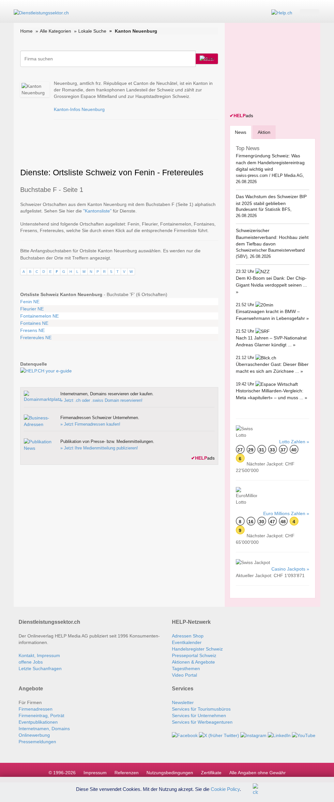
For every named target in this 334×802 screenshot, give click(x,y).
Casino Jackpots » (290, 569)
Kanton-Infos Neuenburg (79, 109)
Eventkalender (187, 642)
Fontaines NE (34, 323)
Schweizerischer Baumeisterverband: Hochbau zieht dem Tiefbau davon (272, 237)
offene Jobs (31, 662)
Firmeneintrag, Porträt (41, 715)
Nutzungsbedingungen (169, 772)
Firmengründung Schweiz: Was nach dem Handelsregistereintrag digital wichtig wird (270, 162)
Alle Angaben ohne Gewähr (257, 772)
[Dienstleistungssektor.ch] (41, 12)
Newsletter (183, 702)
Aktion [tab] (264, 132)
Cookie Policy (225, 789)
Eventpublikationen (38, 722)
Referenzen (126, 772)
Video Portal (184, 675)
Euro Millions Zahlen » (286, 513)
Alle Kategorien (55, 31)
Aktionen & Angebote (193, 662)
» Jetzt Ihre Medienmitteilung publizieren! (99, 448)
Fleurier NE (32, 308)
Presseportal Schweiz (194, 655)
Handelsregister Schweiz (197, 649)
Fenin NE (29, 301)
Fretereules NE (36, 337)
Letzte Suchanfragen (40, 668)
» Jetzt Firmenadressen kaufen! (90, 424)
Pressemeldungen (37, 741)
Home (26, 31)
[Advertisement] (278, 68)
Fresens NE (32, 330)
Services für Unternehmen (199, 715)
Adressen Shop (188, 635)
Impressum (95, 772)
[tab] (240, 132)
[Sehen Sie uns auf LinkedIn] (279, 735)
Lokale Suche (92, 31)
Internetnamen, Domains (44, 728)
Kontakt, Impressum (39, 655)
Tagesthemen (186, 668)
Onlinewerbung (34, 735)
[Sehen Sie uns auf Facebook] (185, 735)
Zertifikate (211, 772)
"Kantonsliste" (97, 210)
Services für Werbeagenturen (202, 722)
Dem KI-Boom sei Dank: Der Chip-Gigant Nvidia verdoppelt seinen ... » (271, 284)
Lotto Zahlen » (294, 441)
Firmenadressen (36, 709)
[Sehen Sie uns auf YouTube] (303, 735)
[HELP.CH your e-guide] (281, 12)
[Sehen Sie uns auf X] (219, 735)
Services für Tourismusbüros (201, 709)
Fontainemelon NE (39, 316)
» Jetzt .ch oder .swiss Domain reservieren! (101, 400)
